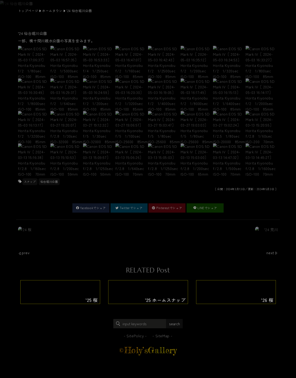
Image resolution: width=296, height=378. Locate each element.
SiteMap (162, 335)
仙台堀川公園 (49, 181)
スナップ (30, 181)
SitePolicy (135, 335)
